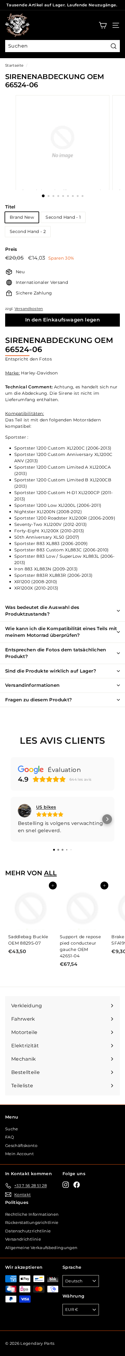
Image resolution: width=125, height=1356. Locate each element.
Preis (11, 249)
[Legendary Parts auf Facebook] (76, 1185)
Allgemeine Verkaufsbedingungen (41, 1247)
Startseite (14, 65)
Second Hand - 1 (63, 217)
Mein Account (19, 1153)
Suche (11, 1128)
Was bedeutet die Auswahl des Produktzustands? (42, 610)
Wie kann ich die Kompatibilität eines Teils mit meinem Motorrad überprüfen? (61, 632)
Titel (10, 207)
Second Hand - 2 (28, 231)
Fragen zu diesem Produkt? (38, 700)
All (50, 873)
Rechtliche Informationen (32, 1214)
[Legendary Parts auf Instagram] (65, 1185)
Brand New (22, 217)
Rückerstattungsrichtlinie (32, 1222)
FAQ (9, 1137)
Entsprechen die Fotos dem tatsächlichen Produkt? (55, 653)
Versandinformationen (32, 685)
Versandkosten (29, 308)
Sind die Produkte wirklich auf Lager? (50, 671)
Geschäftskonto (21, 1145)
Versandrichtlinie (23, 1239)
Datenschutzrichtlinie (28, 1230)
